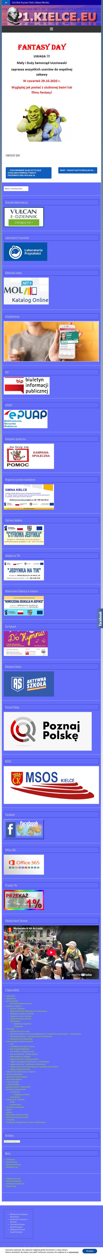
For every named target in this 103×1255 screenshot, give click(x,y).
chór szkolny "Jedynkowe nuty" (22, 1052)
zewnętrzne (15, 1092)
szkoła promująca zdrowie (20, 1019)
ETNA (12, 1102)
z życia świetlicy (12, 1082)
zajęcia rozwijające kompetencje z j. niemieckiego (29, 1062)
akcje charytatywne (14, 1079)
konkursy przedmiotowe (15, 1089)
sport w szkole (12, 1001)
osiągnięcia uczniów (22, 1094)
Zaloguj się (10, 1160)
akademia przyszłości (22, 1024)
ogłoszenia (10, 996)
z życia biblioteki (12, 1084)
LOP (11, 1044)
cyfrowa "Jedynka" (17, 1009)
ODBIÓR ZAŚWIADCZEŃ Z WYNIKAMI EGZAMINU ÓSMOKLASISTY (40, 2)
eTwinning (10, 1120)
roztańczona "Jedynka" (15, 1100)
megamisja (18, 1026)
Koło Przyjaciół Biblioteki (19, 1049)
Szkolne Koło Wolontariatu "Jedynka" (21, 1072)
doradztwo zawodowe (15, 1107)
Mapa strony (11, 1186)
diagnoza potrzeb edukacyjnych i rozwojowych (28, 1011)
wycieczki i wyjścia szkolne (16, 1077)
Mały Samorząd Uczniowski (17, 1115)
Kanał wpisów (11, 1162)
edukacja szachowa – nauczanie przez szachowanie (31, 1036)
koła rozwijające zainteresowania (19, 1041)
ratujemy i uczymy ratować (21, 1016)
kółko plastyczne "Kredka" (20, 1057)
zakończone (15, 1021)
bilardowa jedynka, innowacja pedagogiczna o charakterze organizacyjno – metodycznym (45, 1034)
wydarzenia (11, 999)
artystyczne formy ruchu (20, 1031)
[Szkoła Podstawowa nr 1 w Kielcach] (13, 15)
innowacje (10, 1029)
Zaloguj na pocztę (13, 1179)
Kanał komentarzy (13, 1165)
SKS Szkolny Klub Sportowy (21, 1004)
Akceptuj (89, 1251)
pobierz (9, 1112)
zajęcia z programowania (20, 1069)
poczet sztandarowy (14, 1074)
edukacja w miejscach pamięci (22, 1014)
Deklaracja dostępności (15, 1184)
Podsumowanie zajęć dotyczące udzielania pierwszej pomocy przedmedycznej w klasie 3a (24, 172)
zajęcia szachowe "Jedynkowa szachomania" (28, 1064)
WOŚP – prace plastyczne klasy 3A (77, 170)
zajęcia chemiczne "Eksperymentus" (24, 1059)
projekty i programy (14, 1006)
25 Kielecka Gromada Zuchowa (22, 1046)
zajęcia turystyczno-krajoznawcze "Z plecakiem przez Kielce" (34, 1067)
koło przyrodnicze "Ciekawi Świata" (24, 1054)
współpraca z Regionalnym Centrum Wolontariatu (26, 1122)
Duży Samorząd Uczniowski (17, 1117)
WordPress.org (12, 1167)
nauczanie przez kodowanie (21, 1039)
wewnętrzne (15, 1097)
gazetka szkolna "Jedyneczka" (18, 1087)
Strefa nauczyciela (13, 1181)
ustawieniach (74, 1252)
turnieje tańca (15, 1105)
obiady (9, 1110)
